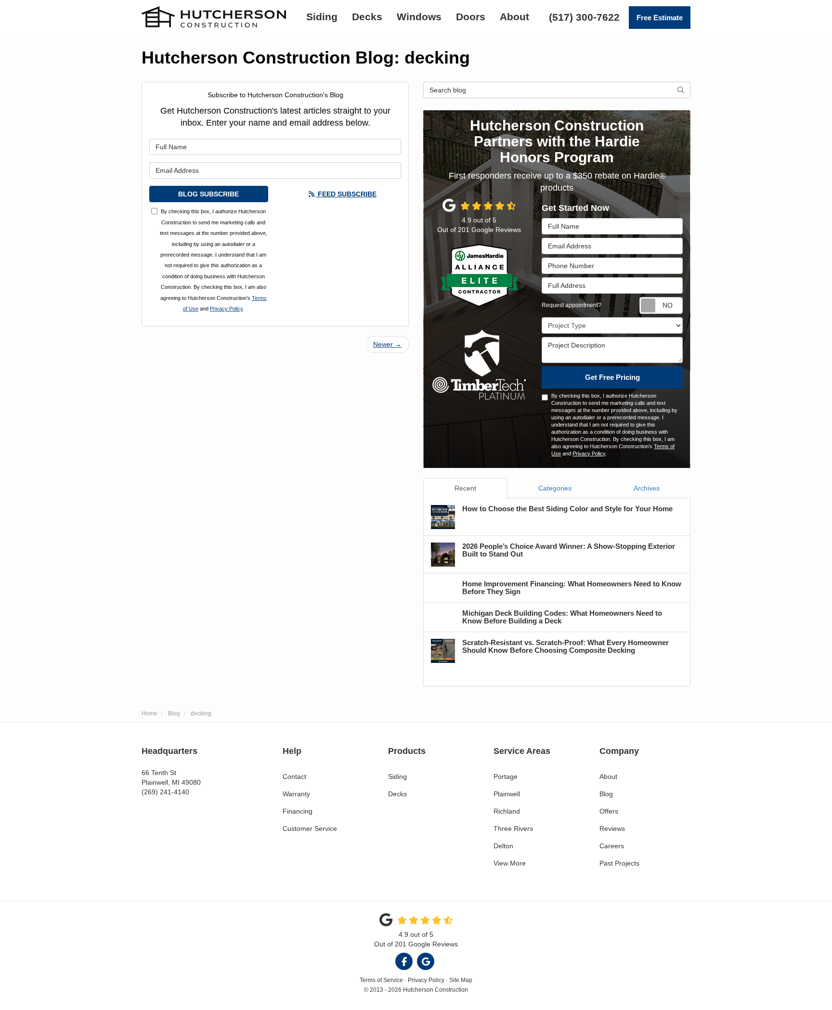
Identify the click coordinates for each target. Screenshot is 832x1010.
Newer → (387, 344)
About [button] (514, 16)
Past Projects (619, 863)
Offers (608, 811)
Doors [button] (470, 16)
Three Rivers (513, 828)
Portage (506, 776)
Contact (294, 776)
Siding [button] (322, 16)
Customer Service (310, 828)
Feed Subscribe (346, 194)
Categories (555, 488)
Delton (503, 846)
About (608, 776)
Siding (397, 776)
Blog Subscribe (208, 194)
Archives (647, 488)
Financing (297, 811)
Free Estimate (660, 17)
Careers (611, 846)
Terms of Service (381, 980)
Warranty (296, 794)
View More (510, 863)
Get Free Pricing (612, 377)
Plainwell (507, 794)
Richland (507, 811)
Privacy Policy (226, 308)
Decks (397, 794)
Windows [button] (419, 16)
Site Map (460, 980)
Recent (465, 488)
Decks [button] (367, 16)
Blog (606, 794)
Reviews (612, 828)
